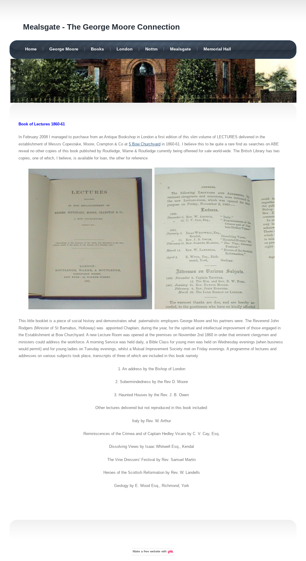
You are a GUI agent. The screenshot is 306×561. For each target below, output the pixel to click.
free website (152, 551)
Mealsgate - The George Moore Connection (101, 26)
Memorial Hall (217, 49)
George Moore (63, 49)
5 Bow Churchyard (144, 144)
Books (97, 49)
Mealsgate (180, 49)
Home (31, 49)
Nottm (151, 49)
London (125, 49)
